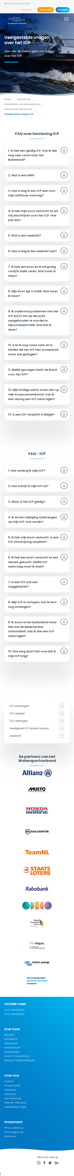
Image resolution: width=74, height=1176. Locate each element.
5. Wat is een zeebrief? (24, 235)
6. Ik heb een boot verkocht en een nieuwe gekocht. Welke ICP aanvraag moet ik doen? (33, 562)
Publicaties (10, 1089)
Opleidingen (11, 1043)
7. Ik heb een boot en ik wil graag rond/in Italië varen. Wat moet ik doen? (32, 271)
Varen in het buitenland (17, 1056)
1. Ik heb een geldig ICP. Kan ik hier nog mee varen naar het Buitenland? (32, 155)
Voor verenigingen (14, 1013)
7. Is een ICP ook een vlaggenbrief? (23, 584)
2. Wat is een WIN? (21, 175)
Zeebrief (15, 736)
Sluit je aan (45, 9)
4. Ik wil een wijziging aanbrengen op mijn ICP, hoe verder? (32, 519)
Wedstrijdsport (12, 1047)
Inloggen (62, 9)
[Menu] (66, 19)
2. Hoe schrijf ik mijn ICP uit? (28, 486)
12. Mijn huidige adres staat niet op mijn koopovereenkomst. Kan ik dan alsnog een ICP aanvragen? (33, 394)
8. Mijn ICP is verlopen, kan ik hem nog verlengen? (32, 604)
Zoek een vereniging (15, 1102)
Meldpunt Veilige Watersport (19, 1060)
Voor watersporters (14, 1009)
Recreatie (9, 1034)
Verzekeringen (11, 1051)
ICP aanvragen (19, 706)
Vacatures (10, 1094)
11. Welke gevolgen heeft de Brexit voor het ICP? (32, 372)
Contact (8, 1081)
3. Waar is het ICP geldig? (26, 502)
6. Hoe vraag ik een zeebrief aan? (32, 251)
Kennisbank (10, 1039)
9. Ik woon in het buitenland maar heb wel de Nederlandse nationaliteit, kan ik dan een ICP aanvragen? (32, 629)
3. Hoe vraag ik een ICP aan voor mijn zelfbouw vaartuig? (32, 193)
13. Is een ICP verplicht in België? (31, 414)
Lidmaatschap (12, 1098)
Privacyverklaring (13, 1127)
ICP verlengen (19, 721)
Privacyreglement (13, 1132)
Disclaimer (10, 1136)
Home (7, 99)
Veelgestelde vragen (15, 1106)
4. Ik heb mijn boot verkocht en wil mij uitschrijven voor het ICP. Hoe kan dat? (33, 215)
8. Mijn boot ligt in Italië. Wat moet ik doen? (33, 293)
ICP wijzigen (17, 713)
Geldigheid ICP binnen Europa (29, 728)
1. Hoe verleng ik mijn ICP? (26, 471)
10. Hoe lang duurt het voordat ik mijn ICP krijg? (32, 653)
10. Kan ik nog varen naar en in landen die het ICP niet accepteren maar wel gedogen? (33, 349)
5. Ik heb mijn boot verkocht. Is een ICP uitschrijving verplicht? (33, 539)
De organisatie (12, 1085)
